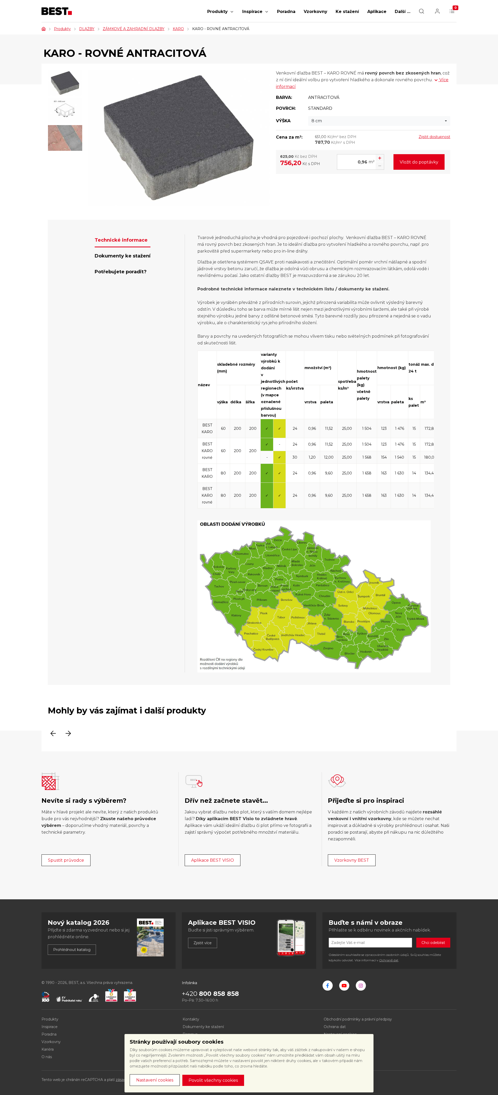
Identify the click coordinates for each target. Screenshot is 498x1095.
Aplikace (376, 11)
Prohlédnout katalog (72, 949)
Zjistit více (202, 943)
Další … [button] (402, 11)
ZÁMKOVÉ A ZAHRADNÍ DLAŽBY (133, 28)
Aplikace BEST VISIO (212, 860)
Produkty (217, 11)
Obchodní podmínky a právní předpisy (358, 1019)
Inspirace (252, 11)
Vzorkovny (315, 11)
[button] (232, 14)
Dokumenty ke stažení (203, 1026)
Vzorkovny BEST (351, 860)
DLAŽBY (86, 28)
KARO (178, 28)
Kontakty (191, 1019)
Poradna (286, 11)
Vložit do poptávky (419, 162)
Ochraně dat (388, 960)
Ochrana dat (335, 1026)
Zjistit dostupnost (434, 136)
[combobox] (379, 121)
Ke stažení (347, 11)
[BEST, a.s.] (327, 985)
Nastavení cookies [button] (154, 1080)
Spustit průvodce (66, 860)
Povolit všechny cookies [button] (213, 1080)
